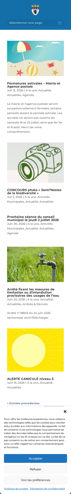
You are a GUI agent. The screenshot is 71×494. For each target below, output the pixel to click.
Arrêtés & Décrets (35, 304)
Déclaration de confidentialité (47, 488)
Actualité (44, 90)
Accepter (35, 458)
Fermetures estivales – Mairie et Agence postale (33, 85)
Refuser (35, 469)
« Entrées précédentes (23, 403)
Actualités (14, 95)
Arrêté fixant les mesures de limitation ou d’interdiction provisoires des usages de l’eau (33, 292)
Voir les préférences (35, 480)
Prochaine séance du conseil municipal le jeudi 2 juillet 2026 (33, 218)
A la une (31, 90)
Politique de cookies (16, 488)
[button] (65, 411)
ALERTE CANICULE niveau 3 (30, 379)
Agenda (28, 95)
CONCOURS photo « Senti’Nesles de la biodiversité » (34, 191)
